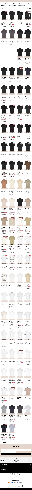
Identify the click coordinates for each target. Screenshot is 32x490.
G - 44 (15, 5)
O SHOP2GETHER (4, 464)
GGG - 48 (20, 5)
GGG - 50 (24, 5)
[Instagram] (10, 474)
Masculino (23, 454)
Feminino (8, 454)
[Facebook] (12, 474)
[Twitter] (18, 474)
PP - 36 (5, 5)
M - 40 (10, 5)
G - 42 (12, 5)
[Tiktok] (19, 474)
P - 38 (7, 5)
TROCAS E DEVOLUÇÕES (5, 471)
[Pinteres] (14, 474)
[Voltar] (2, 3)
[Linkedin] (21, 474)
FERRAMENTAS (3, 469)
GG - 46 (18, 5)
